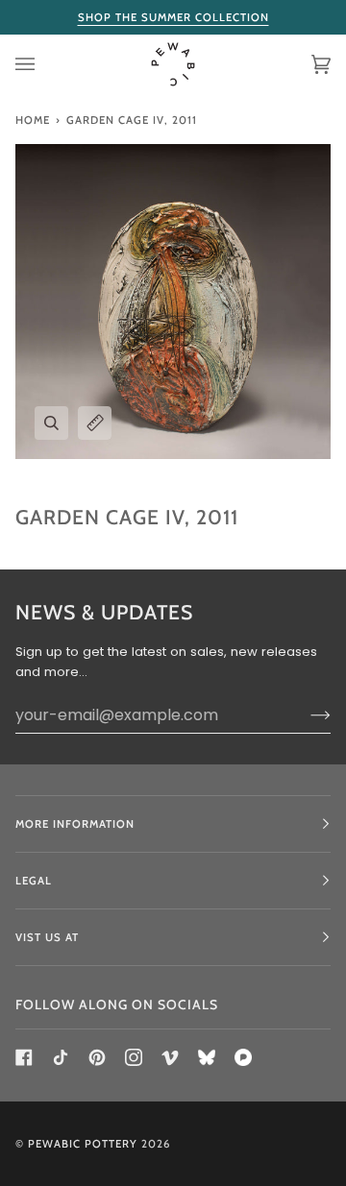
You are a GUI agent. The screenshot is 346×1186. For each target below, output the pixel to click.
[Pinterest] (97, 1057)
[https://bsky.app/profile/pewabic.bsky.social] (206, 1057)
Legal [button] (33, 880)
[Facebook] (24, 1057)
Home (32, 120)
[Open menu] (44, 65)
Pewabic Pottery (82, 1143)
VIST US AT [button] (47, 937)
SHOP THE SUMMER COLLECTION (173, 17)
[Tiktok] (60, 1057)
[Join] (305, 714)
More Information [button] (75, 824)
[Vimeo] (170, 1057)
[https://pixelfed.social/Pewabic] (243, 1057)
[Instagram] (133, 1057)
